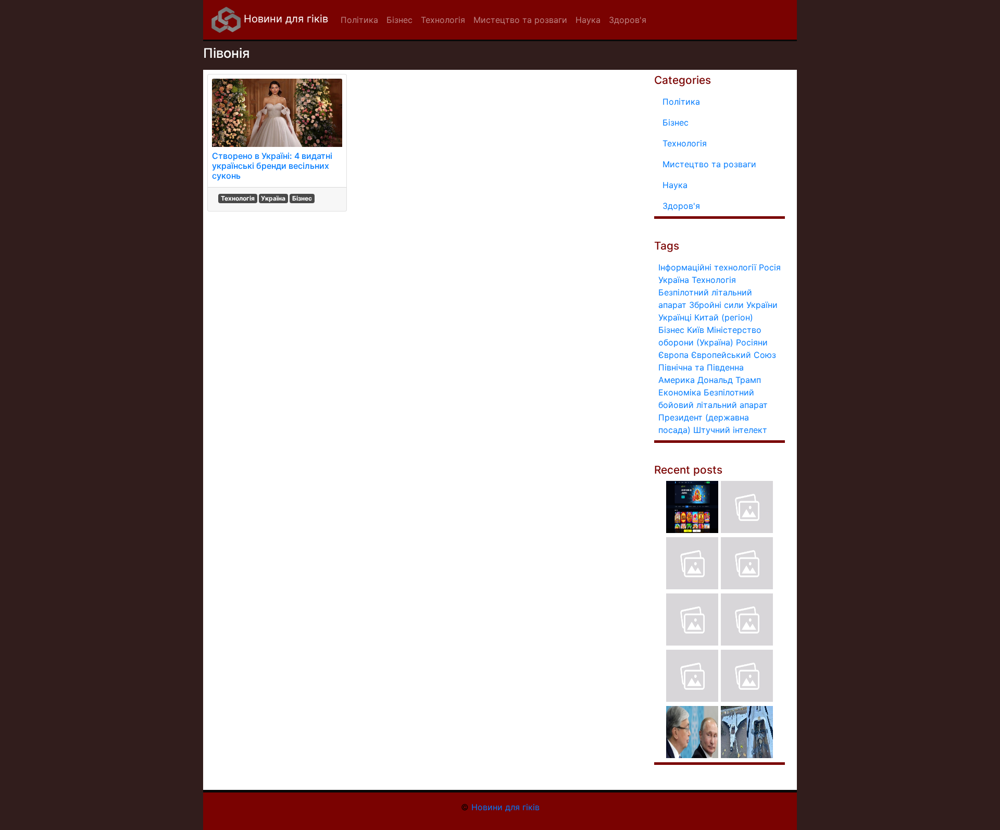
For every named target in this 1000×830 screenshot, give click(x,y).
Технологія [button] (443, 20)
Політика (681, 101)
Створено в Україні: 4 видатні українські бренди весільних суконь (272, 166)
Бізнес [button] (399, 20)
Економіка (679, 392)
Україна (273, 198)
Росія (770, 267)
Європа (673, 355)
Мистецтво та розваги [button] (520, 20)
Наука (675, 185)
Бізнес (302, 198)
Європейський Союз (733, 355)
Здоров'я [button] (627, 20)
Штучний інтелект (730, 430)
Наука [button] (588, 20)
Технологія (238, 198)
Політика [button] (359, 20)
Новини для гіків (284, 19)
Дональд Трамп (729, 380)
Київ (695, 330)
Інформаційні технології (707, 267)
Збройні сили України (733, 305)
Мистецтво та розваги (709, 164)
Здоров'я (681, 206)
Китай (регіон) (723, 317)
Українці (675, 317)
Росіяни (752, 342)
